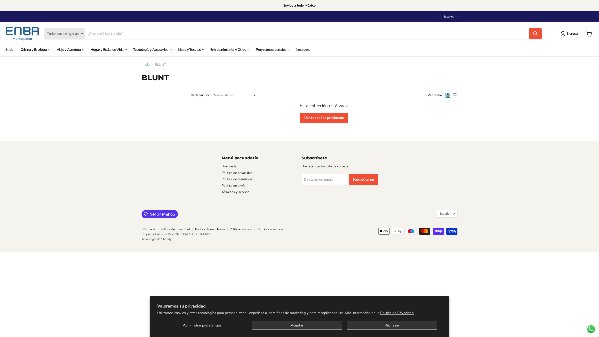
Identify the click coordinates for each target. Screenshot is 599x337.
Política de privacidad (237, 173)
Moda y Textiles (189, 49)
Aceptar (297, 325)
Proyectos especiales (271, 49)
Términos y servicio (235, 192)
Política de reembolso (237, 179)
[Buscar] (535, 33)
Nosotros (302, 49)
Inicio (10, 49)
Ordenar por (200, 95)
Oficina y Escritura (34, 49)
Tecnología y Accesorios (151, 49)
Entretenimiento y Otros (228, 49)
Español (448, 16)
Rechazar (392, 325)
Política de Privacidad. (397, 313)
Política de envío (233, 185)
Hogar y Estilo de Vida (107, 49)
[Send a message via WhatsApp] (591, 329)
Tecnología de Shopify (157, 239)
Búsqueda (229, 166)
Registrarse (363, 179)
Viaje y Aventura (69, 49)
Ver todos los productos (324, 117)
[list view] (454, 95)
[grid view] (448, 95)
